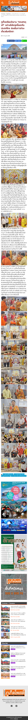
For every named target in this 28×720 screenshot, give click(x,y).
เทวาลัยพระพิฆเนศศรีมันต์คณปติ (19, 476)
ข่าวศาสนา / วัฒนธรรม (6, 13)
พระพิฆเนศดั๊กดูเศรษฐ (8, 474)
